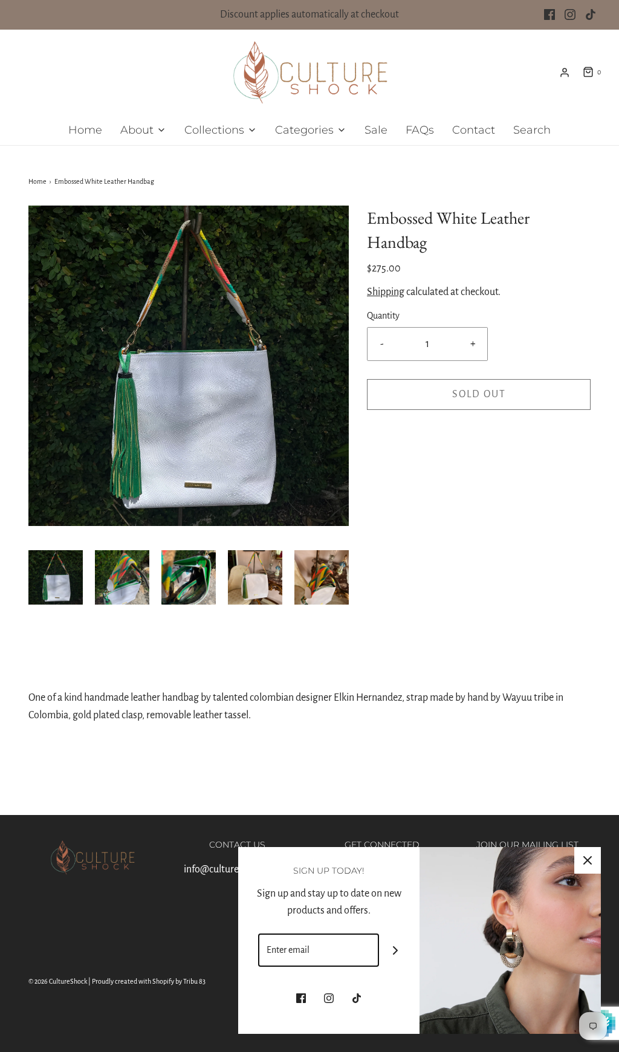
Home (85, 130)
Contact (473, 130)
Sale (376, 130)
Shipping (385, 292)
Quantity (383, 315)
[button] (55, 577)
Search (532, 130)
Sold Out (479, 394)
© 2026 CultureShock (57, 981)
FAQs (420, 130)
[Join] (395, 950)
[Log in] (564, 72)
